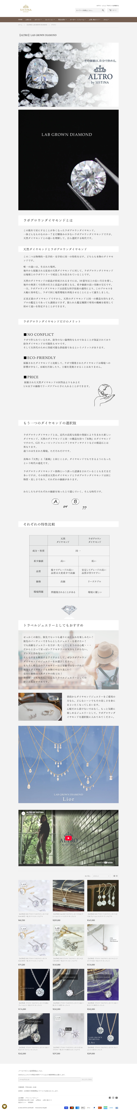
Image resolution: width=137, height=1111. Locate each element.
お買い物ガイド (94, 20)
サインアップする (87, 1079)
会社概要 (21, 1098)
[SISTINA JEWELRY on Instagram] (113, 1098)
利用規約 (30, 1102)
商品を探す (62, 20)
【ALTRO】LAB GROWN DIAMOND (36, 25)
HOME (20, 20)
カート (114, 10)
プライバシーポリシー (31, 1098)
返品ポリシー (22, 1102)
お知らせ (28, 20)
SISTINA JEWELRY (28, 1108)
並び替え (87, 876)
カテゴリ (38, 20)
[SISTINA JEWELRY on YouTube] (117, 1098)
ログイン (99, 5)
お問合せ (38, 1100)
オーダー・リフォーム (77, 20)
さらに (106, 20)
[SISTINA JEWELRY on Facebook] (110, 1098)
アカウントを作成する (113, 5)
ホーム (20, 25)
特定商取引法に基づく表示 (26, 1100)
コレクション (49, 20)
